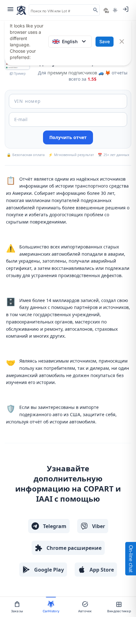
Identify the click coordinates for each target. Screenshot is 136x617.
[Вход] (125, 9)
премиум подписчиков (72, 73)
